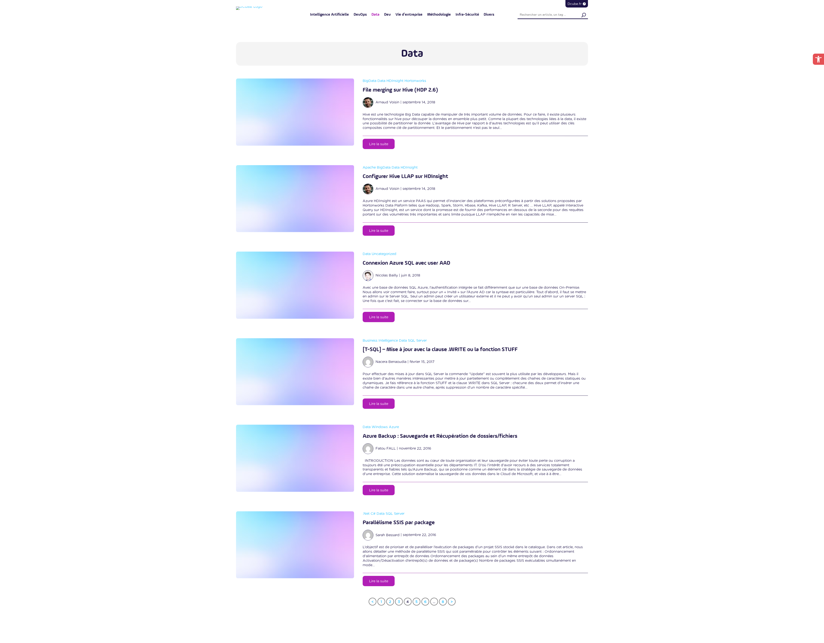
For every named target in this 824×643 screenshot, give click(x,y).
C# (373, 513)
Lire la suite (378, 144)
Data (375, 15)
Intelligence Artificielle (329, 15)
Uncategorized (384, 254)
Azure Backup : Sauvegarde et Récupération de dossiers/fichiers (440, 436)
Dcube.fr (575, 4)
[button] (818, 59)
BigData (369, 81)
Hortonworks (415, 81)
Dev (387, 15)
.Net (366, 513)
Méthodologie (439, 15)
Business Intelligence (380, 340)
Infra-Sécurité (467, 15)
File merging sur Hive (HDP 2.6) (400, 90)
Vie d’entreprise (409, 15)
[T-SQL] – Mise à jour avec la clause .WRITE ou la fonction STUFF (440, 349)
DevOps (360, 15)
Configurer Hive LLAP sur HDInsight (405, 176)
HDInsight (394, 81)
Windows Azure (385, 427)
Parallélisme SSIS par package (399, 522)
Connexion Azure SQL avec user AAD (406, 263)
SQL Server (417, 340)
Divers (489, 15)
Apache (369, 167)
